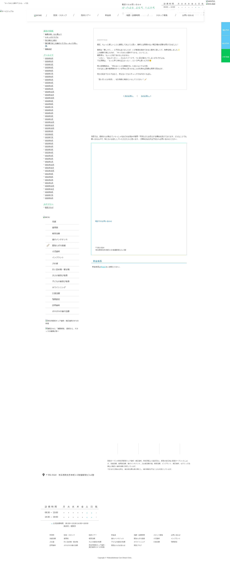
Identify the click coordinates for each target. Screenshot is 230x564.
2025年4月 (49, 83)
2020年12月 (49, 186)
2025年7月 (49, 74)
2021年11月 (49, 168)
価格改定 (48, 49)
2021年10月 (49, 171)
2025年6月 (49, 77)
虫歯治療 (53, 538)
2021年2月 (49, 180)
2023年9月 (49, 131)
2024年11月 (49, 95)
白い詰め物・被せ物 (60, 269)
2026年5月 (49, 61)
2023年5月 (49, 143)
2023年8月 (49, 134)
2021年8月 (49, 177)
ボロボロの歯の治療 (60, 311)
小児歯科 (56, 251)
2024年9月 (49, 101)
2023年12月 (49, 122)
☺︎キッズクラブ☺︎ (51, 37)
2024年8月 (49, 104)
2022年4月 (49, 153)
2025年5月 (49, 80)
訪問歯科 (56, 305)
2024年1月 (49, 119)
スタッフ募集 (158, 535)
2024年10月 (49, 98)
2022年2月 (49, 159)
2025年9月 (49, 67)
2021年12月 (49, 165)
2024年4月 (49, 113)
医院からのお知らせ (118, 545)
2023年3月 (49, 150)
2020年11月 (49, 189)
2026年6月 (49, 58)
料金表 (103, 267)
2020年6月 (49, 198)
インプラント (58, 257)
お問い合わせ (175, 535)
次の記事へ (145, 96)
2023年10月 (49, 128)
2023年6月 (49, 140)
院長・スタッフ (69, 535)
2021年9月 (49, 174)
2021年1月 (49, 183)
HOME (52, 535)
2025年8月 (49, 71)
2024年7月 (49, 107)
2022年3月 (49, 156)
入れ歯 (55, 263)
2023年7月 (49, 137)
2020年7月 (49, 195)
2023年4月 (49, 146)
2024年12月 (49, 92)
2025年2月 (49, 89)
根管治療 (56, 233)
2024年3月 (49, 116)
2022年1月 (49, 162)
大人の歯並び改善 (60, 275)
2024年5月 (49, 110)
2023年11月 (49, 125)
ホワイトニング (59, 287)
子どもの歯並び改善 (60, 281)
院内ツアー (93, 535)
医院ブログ (49, 207)
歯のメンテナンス (60, 239)
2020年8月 (49, 192)
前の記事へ (128, 96)
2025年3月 (49, 86)
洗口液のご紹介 (51, 40)
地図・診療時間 (139, 535)
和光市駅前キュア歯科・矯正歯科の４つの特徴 (97, 546)
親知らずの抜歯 (59, 245)
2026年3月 (49, 64)
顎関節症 (56, 299)
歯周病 (55, 227)
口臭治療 (56, 293)
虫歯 (54, 222)
